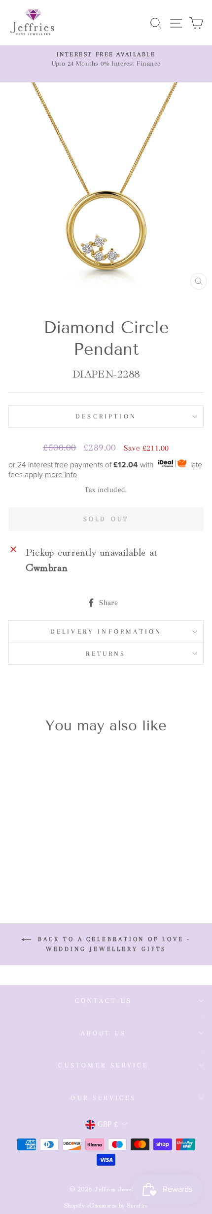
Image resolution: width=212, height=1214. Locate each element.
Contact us (104, 1000)
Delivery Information (106, 631)
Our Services (103, 1097)
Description (106, 416)
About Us (103, 1033)
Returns (106, 653)
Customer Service (103, 1065)
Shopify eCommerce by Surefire (106, 1205)
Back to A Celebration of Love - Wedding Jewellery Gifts (113, 944)
